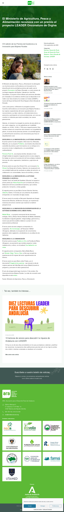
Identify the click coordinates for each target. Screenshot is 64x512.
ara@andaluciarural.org (12, 414)
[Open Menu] (3, 3)
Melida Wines (6, 214)
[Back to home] (32, 3)
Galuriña (5, 193)
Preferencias (55, 506)
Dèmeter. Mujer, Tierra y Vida (13, 253)
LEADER (52, 56)
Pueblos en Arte (22, 241)
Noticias (46, 50)
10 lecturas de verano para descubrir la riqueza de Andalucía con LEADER (27, 339)
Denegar (43, 506)
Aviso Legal (19, 505)
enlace (15, 275)
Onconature (11, 90)
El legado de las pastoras (16, 263)
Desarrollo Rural (54, 50)
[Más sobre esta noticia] (29, 313)
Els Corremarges (15, 229)
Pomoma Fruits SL (7, 154)
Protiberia (21, 144)
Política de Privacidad (47, 509)
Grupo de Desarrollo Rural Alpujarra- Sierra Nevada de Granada (52, 54)
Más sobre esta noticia (12, 354)
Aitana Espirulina (18, 182)
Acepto (30, 506)
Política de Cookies (38, 509)
